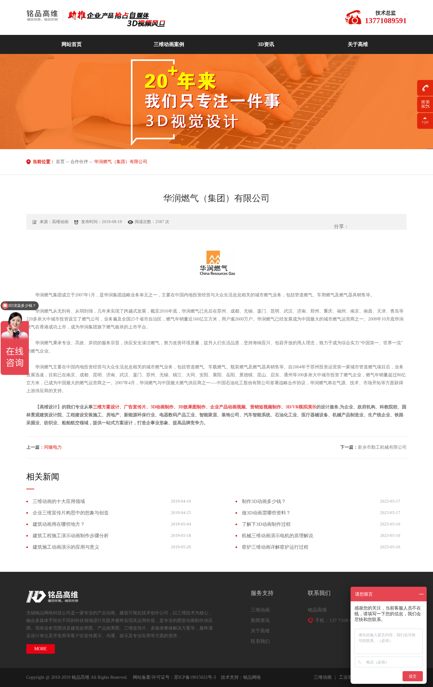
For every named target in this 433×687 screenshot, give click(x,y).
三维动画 (260, 609)
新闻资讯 (260, 620)
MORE (40, 648)
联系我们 (260, 641)
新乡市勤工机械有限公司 (382, 447)
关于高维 (358, 44)
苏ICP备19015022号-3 (195, 677)
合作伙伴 (79, 161)
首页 (60, 161)
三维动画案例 (169, 44)
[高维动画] (123, 21)
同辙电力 (53, 447)
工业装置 (348, 677)
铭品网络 (252, 677)
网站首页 (71, 44)
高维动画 (44, 16)
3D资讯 (266, 44)
